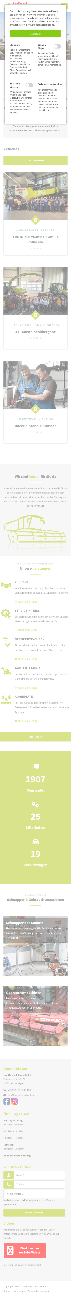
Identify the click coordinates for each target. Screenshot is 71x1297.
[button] (35, 33)
